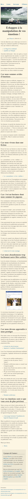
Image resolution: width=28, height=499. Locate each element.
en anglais (17, 471)
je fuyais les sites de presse (11, 346)
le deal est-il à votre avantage (12, 251)
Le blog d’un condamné (10, 49)
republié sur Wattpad (9, 50)
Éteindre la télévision (9, 395)
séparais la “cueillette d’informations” (14, 348)
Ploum (11, 38)
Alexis (5, 446)
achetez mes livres (8, 464)
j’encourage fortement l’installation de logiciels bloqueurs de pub (14, 417)
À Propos (24, 4)
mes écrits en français (12, 470)
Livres (8, 4)
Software (16, 4)
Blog (2, 4)
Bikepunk (5, 458)
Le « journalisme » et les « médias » (13, 176)
